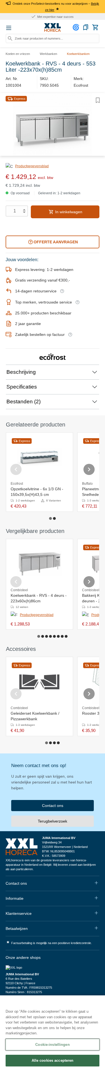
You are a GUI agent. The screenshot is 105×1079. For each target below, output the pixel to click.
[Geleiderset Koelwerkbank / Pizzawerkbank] (39, 681)
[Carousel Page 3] (46, 636)
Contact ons (52, 805)
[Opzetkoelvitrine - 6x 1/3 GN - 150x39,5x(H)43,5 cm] (39, 457)
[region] (52, 1037)
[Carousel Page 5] (54, 636)
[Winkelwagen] (95, 27)
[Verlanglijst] (85, 27)
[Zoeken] (10, 38)
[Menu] (9, 28)
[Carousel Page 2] (54, 518)
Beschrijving (21, 372)
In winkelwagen (68, 212)
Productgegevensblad (32, 166)
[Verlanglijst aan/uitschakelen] (98, 100)
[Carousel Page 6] (58, 636)
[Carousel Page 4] (50, 636)
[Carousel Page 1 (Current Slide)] (50, 518)
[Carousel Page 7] (62, 636)
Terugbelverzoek (52, 821)
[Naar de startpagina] (52, 27)
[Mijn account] (76, 27)
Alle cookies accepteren (53, 1060)
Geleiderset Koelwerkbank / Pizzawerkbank (35, 716)
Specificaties (21, 387)
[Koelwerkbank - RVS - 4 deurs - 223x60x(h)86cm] (39, 563)
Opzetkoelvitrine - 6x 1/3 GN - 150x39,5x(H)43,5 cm (37, 492)
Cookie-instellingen (52, 1044)
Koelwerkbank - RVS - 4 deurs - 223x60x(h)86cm (39, 598)
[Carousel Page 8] (66, 636)
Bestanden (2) (23, 401)
